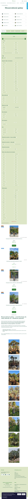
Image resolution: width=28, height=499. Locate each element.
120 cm (16, 66)
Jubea (4, 134)
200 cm (4, 162)
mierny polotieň (17, 107)
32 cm (4, 210)
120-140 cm (4, 217)
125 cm (4, 81)
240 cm (16, 71)
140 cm (4, 69)
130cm (4, 219)
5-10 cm (16, 219)
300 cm (16, 80)
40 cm (4, 64)
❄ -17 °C (4, 47)
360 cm (4, 78)
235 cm (4, 80)
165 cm (4, 117)
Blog (15, 478)
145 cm (16, 176)
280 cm (16, 164)
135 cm (4, 88)
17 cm (16, 207)
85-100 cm (16, 90)
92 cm (16, 169)
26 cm (4, 207)
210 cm (4, 83)
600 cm (4, 90)
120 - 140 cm (17, 88)
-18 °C (16, 97)
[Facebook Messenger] (5, 474)
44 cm (16, 214)
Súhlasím (23, 494)
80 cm (16, 193)
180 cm (16, 83)
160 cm (16, 69)
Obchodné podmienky (17, 475)
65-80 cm (4, 185)
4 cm (4, 212)
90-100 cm (16, 185)
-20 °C (4, 97)
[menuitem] (3, 3)
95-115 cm (4, 181)
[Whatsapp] (7, 474)
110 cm (16, 73)
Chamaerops (5, 130)
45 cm (16, 64)
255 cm (16, 183)
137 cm (4, 183)
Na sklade (4, 40)
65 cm (4, 155)
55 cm (16, 195)
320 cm (16, 76)
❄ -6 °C (16, 47)
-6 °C (16, 102)
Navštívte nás (16, 474)
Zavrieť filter (3, 33)
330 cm (4, 76)
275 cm (16, 81)
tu (11, 495)
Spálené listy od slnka (17, 487)
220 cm (16, 62)
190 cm (4, 85)
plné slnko (4, 107)
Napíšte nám (16, 473)
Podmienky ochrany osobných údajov (20, 476)
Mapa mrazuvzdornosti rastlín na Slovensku (20, 477)
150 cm (16, 171)
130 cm (16, 157)
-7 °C (4, 102)
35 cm (4, 205)
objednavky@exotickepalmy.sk (5, 472)
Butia (16, 130)
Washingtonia (5, 132)
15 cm (4, 193)
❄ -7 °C (16, 44)
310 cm (4, 166)
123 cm (4, 115)
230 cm (16, 78)
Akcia (4, 42)
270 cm (4, 73)
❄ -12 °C (4, 51)
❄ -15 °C (16, 51)
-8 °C (16, 100)
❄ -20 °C (16, 49)
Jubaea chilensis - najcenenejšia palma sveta (20, 484)
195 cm (16, 181)
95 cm (4, 66)
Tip (4, 44)
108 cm (16, 178)
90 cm (16, 155)
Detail (13, 267)
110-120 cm (4, 92)
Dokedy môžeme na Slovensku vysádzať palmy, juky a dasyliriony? (21, 491)
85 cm (4, 169)
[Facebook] (2, 474)
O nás (15, 472)
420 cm (4, 71)
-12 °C (4, 100)
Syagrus (16, 132)
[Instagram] (4, 474)
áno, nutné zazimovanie (18, 144)
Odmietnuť (19, 494)
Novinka (16, 42)
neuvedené (4, 62)
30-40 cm (4, 214)
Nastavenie (4, 497)
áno (4, 139)
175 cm (16, 85)
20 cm (16, 191)
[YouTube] (9, 474)
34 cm (16, 202)
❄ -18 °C (4, 49)
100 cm (4, 157)
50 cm (4, 191)
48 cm (16, 205)
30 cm (4, 171)
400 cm (4, 164)
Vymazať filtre (14, 221)
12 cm (4, 195)
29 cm (16, 210)
